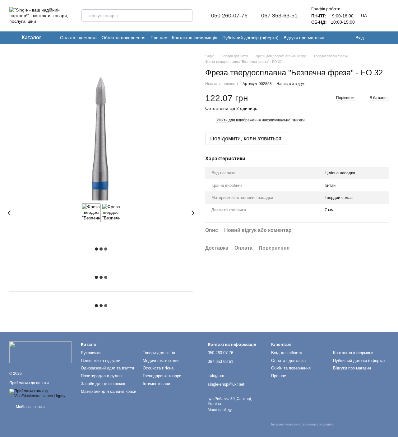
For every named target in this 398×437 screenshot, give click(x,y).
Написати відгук (290, 84)
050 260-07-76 (229, 15)
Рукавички (90, 352)
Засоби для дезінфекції (103, 383)
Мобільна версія (30, 407)
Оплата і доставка (78, 37)
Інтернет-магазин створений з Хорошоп (302, 424)
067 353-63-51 (279, 15)
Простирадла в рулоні (102, 376)
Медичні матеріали (160, 360)
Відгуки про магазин (304, 37)
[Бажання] (373, 38)
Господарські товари (162, 376)
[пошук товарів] (186, 15)
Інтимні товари (156, 383)
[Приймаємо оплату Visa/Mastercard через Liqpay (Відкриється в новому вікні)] (40, 393)
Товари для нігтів (159, 352)
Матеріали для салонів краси (108, 391)
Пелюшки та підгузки (100, 360)
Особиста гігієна (158, 368)
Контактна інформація (194, 37)
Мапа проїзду (220, 410)
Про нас (158, 37)
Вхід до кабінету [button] (286, 352)
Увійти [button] (222, 120)
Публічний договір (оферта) (250, 37)
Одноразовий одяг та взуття (107, 368)
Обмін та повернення (124, 37)
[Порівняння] (385, 38)
